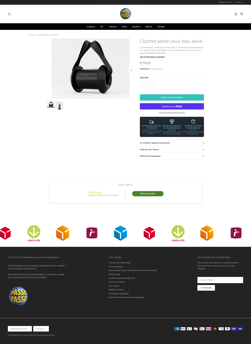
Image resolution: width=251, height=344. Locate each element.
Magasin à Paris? (116, 289)
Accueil (31, 35)
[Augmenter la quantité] (152, 83)
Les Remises (114, 274)
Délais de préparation (150, 156)
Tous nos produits (117, 282)
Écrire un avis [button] (148, 193)
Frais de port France (149, 149)
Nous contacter (116, 266)
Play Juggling (156, 69)
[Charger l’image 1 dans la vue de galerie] (90, 69)
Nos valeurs (114, 286)
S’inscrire (206, 288)
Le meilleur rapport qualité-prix (155, 143)
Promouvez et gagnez (119, 293)
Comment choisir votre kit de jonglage (126, 297)
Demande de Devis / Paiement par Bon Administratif (133, 270)
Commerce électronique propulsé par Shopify (38, 335)
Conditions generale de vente (122, 278)
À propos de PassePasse (120, 262)
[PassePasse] (125, 14)
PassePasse (17, 335)
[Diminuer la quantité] (142, 83)
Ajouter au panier (172, 97)
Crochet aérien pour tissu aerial (47, 35)
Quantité (144, 77)
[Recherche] (9, 14)
